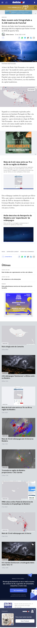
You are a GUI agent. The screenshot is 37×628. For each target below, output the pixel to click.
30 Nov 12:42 (5, 381)
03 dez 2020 (20, 34)
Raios (3, 251)
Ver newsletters (18, 590)
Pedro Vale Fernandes (27, 251)
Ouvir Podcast (25, 621)
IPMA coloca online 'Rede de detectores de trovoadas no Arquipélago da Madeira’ (17, 502)
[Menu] (2, 2)
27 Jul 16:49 (4, 507)
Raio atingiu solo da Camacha (13, 346)
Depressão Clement (13, 251)
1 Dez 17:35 (4, 444)
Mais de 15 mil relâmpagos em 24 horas (16, 533)
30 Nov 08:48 (5, 349)
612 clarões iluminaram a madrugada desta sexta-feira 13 (18, 563)
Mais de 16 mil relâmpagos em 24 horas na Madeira (17, 439)
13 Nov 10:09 (5, 568)
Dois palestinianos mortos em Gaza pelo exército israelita (17, 287)
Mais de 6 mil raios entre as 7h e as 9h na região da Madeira (18, 163)
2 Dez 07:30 (4, 536)
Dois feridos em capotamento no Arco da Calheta (17, 272)
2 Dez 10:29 (4, 412)
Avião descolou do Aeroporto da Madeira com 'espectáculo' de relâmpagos (18, 218)
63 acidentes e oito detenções (11, 279)
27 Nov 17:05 (5, 475)
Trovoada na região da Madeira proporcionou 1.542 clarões (13, 471)
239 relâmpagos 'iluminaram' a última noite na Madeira (18, 377)
